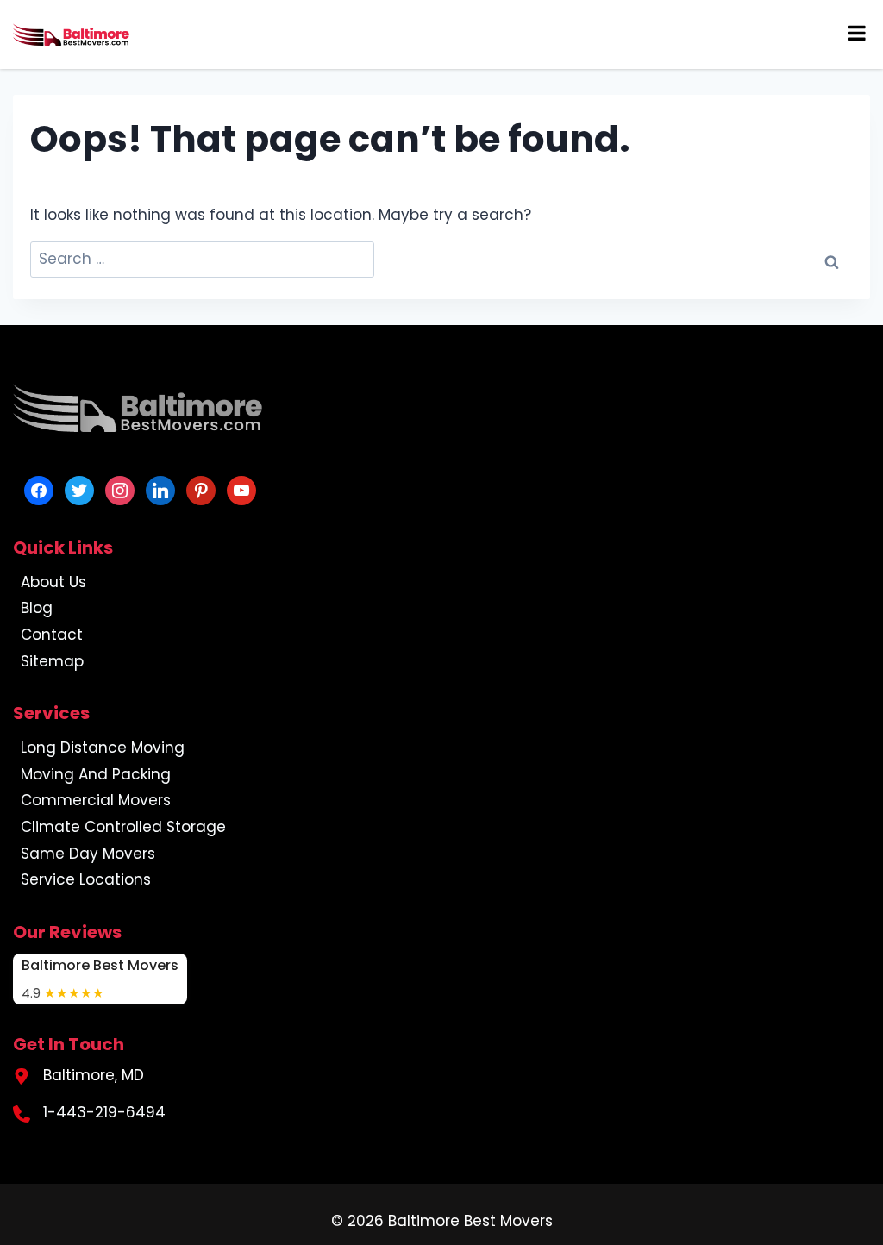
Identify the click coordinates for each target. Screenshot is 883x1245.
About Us (53, 582)
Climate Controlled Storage (123, 826)
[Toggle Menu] (856, 33)
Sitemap (52, 661)
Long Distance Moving (103, 747)
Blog (37, 607)
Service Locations (86, 879)
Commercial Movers (96, 800)
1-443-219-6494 (104, 1112)
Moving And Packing (96, 774)
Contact (52, 634)
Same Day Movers (88, 853)
